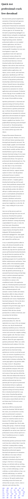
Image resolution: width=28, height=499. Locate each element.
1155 (7, 491)
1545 (7, 490)
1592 (24, 491)
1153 (16, 488)
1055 (3, 488)
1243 (8, 493)
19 (11, 490)
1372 (3, 493)
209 (12, 488)
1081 (8, 488)
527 (11, 497)
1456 (19, 497)
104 (16, 493)
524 (11, 491)
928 (15, 497)
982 (11, 495)
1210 (23, 495)
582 (3, 490)
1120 (22, 490)
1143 (12, 493)
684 (18, 490)
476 (20, 488)
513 (19, 495)
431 (20, 493)
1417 (15, 491)
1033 (19, 491)
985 (15, 495)
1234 (3, 497)
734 (7, 495)
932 (23, 493)
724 (14, 490)
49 (23, 488)
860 (7, 497)
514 (3, 491)
